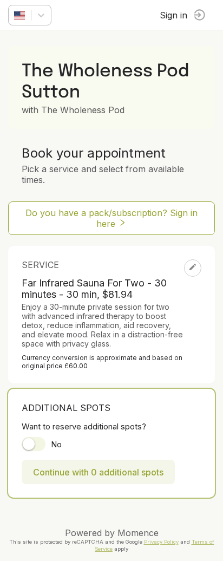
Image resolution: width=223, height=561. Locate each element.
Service (40, 264)
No (56, 444)
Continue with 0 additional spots (98, 472)
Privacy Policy (161, 542)
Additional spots (66, 407)
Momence (138, 532)
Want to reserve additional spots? (84, 426)
